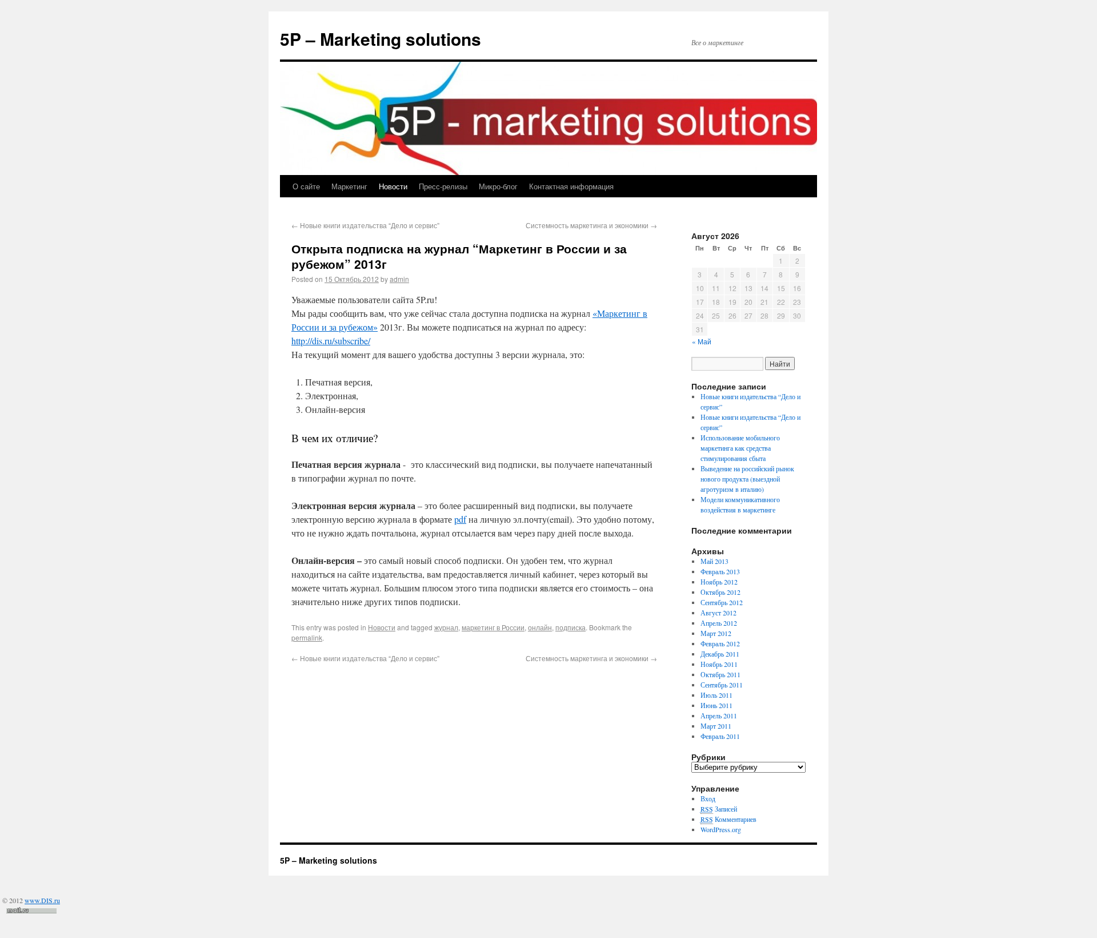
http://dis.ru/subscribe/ (330, 341)
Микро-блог (498, 186)
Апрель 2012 (718, 622)
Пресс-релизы (443, 186)
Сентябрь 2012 (721, 602)
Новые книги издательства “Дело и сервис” (365, 225)
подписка (570, 627)
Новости (393, 186)
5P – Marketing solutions (380, 38)
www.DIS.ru (42, 900)
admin (399, 279)
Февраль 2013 (720, 571)
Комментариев (728, 819)
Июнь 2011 (716, 705)
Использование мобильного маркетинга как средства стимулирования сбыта (740, 448)
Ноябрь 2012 (719, 581)
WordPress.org (720, 829)
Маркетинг (349, 186)
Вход (707, 798)
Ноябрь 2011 (719, 664)
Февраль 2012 (720, 643)
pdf (460, 519)
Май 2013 (714, 561)
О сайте (306, 186)
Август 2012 (718, 612)
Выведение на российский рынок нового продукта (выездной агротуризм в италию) (747, 479)
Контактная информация (571, 186)
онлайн (540, 627)
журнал (446, 627)
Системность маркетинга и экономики (591, 225)
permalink (306, 637)
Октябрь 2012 (720, 592)
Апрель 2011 (718, 715)
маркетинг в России (493, 627)
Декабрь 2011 (719, 653)
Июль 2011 (716, 694)
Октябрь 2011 (720, 674)
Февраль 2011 (720, 736)
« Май (701, 341)
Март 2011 (715, 725)
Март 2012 (715, 633)
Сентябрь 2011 (721, 684)
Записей (718, 808)
